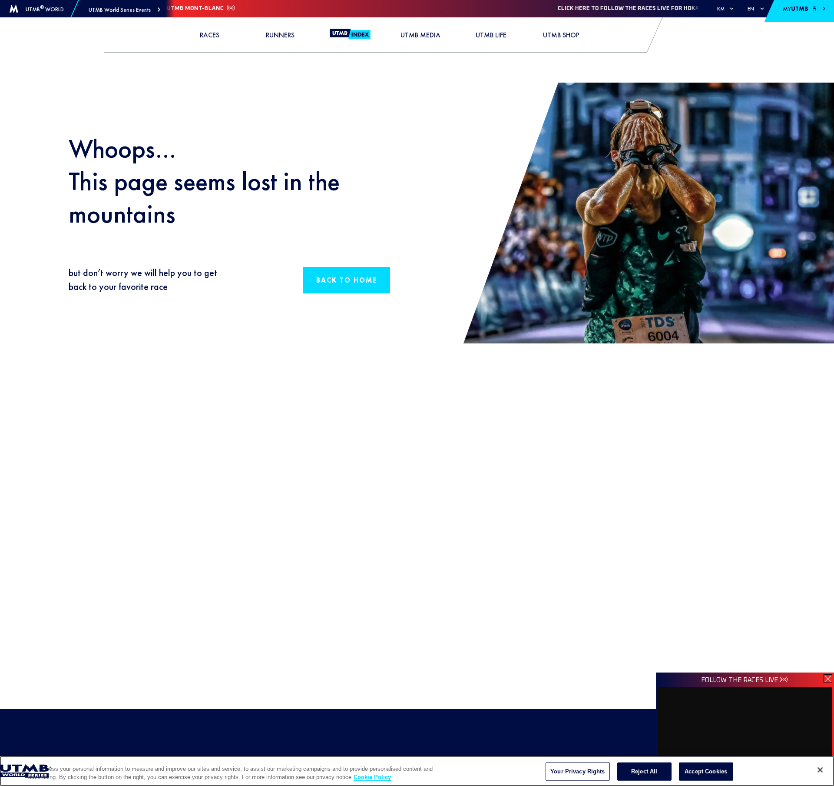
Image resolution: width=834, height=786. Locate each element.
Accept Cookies (706, 771)
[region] (417, 771)
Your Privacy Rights (577, 771)
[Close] (820, 769)
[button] (124, 9)
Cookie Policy (372, 777)
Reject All (644, 771)
